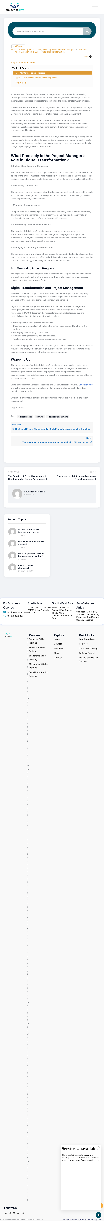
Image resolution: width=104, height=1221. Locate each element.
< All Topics (18, 46)
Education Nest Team (34, 491)
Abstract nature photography (25, 566)
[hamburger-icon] (95, 5)
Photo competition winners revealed (31, 542)
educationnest (25, 416)
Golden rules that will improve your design (28, 530)
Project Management (58, 416)
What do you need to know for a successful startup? (31, 554)
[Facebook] (6, 1213)
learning (39, 416)
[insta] (14, 1213)
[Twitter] (10, 1213)
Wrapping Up (21, 82)
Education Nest (86, 384)
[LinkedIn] (18, 1213)
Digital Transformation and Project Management (36, 77)
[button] (88, 56)
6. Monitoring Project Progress (30, 73)
